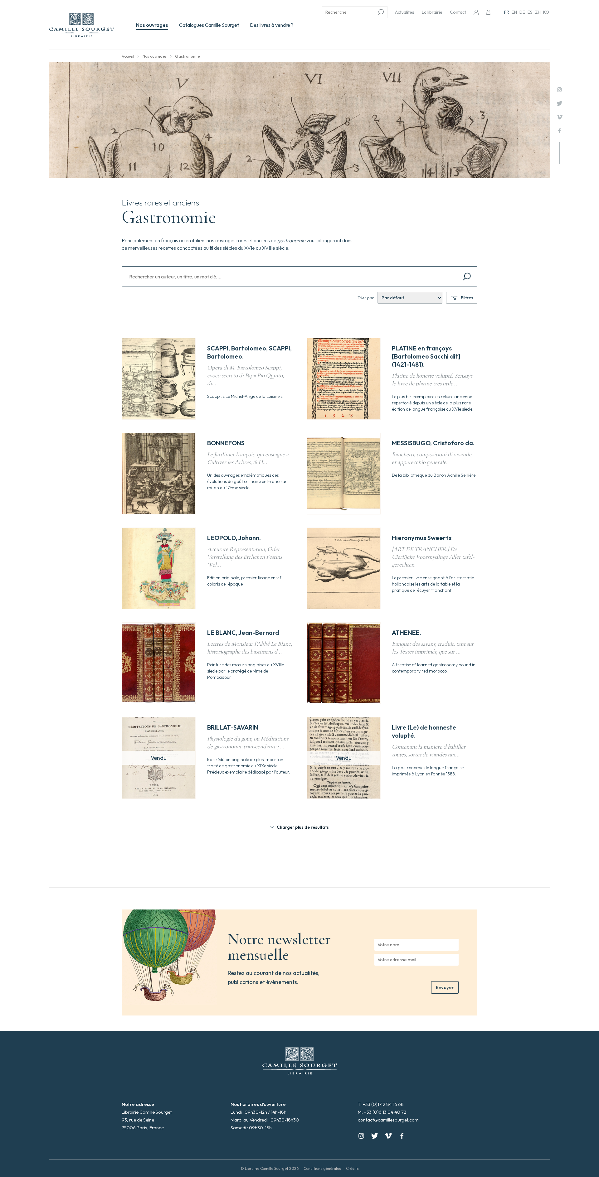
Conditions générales (322, 1168)
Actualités (404, 12)
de (522, 12)
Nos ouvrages (152, 25)
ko (546, 12)
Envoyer (445, 987)
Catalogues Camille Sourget (209, 25)
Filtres (467, 298)
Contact (458, 12)
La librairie (432, 12)
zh (538, 12)
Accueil (128, 56)
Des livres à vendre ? (272, 25)
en (514, 12)
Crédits (352, 1168)
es (530, 12)
